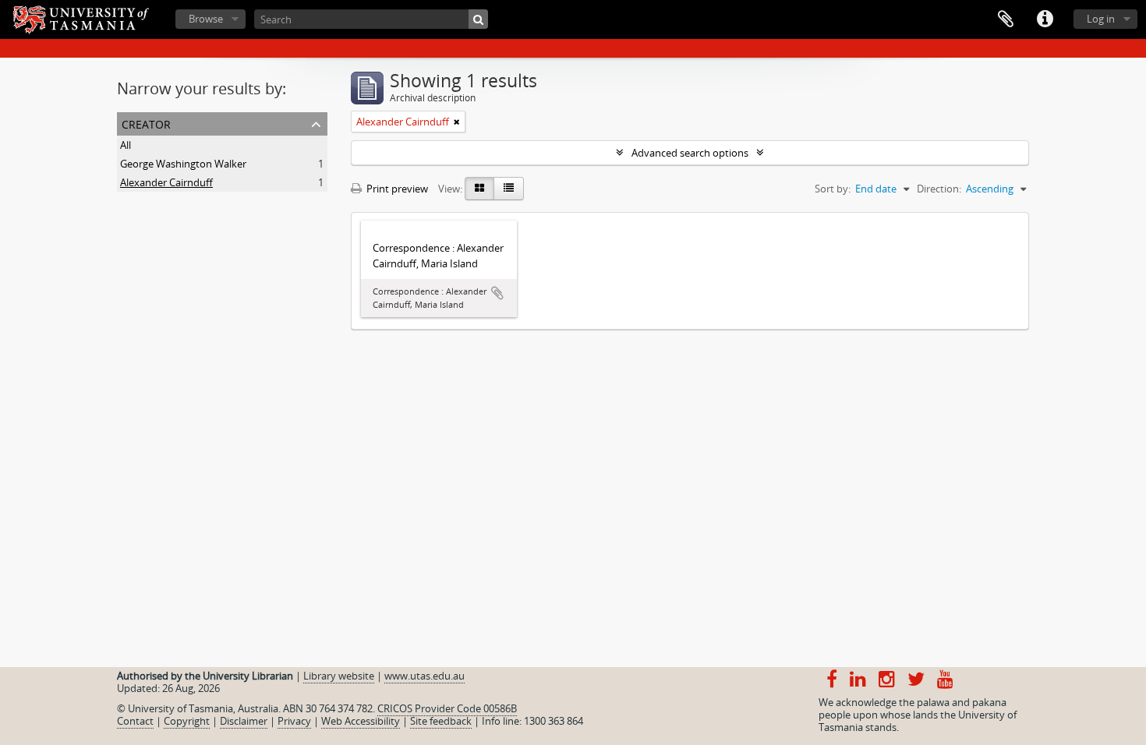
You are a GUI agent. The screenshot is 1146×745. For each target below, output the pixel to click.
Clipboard (1005, 19)
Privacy (294, 721)
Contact (135, 721)
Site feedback (441, 721)
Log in (1101, 19)
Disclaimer (243, 721)
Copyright (187, 721)
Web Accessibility (360, 721)
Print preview (396, 189)
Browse (206, 19)
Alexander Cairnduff (166, 182)
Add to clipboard (497, 293)
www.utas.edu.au (424, 676)
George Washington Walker (183, 164)
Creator (146, 122)
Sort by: (833, 189)
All (125, 145)
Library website (338, 676)
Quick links (1044, 19)
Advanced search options (689, 153)
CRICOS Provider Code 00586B (447, 708)
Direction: (939, 189)
